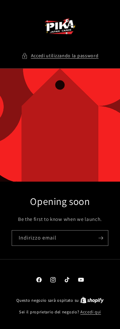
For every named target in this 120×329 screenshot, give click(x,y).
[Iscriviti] (100, 238)
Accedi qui (90, 312)
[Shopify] (92, 300)
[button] (60, 56)
